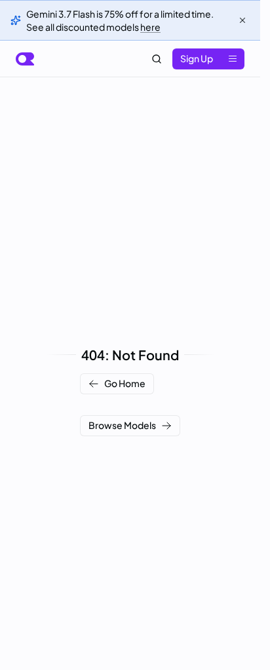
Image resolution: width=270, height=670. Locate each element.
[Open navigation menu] (232, 58)
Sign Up (196, 58)
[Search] (157, 59)
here (150, 27)
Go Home (124, 383)
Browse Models (122, 425)
